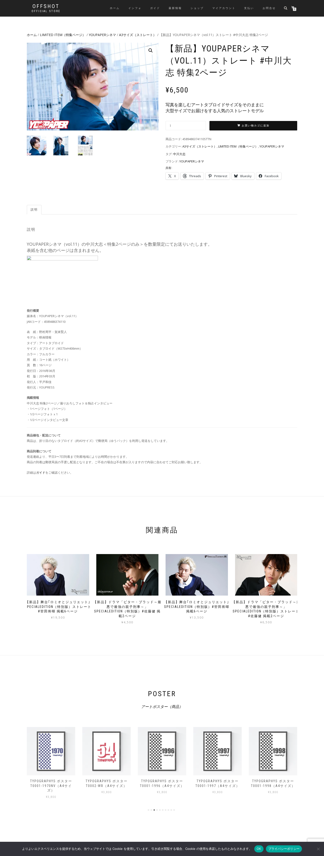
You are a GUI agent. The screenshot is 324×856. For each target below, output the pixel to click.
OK (259, 849)
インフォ (135, 8)
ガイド (155, 8)
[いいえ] (318, 849)
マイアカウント (224, 8)
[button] (150, 50)
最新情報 (175, 8)
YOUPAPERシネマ (102, 34)
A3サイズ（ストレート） (137, 34)
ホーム (115, 8)
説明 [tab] (34, 209)
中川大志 (179, 154)
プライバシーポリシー (284, 849)
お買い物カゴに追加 (255, 125)
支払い (249, 8)
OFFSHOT (46, 6)
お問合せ (269, 8)
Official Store (46, 11)
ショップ (197, 8)
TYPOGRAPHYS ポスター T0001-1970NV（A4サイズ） (51, 785)
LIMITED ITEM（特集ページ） (63, 34)
